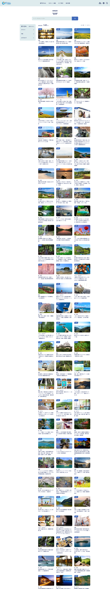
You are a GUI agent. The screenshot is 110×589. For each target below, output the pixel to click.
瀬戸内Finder (43, 3)
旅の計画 (68, 3)
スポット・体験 (52, 3)
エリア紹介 (60, 3)
